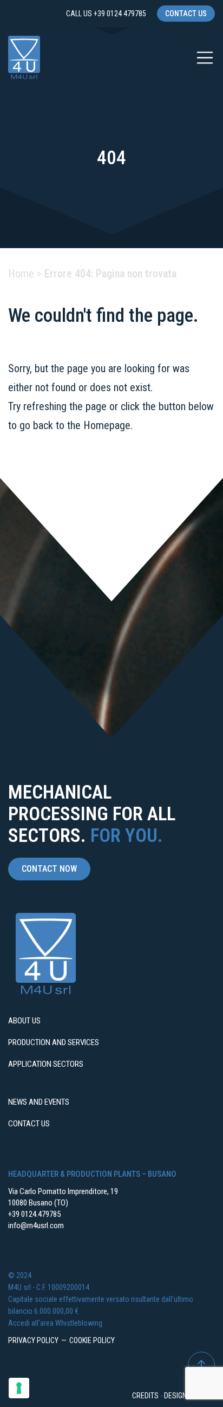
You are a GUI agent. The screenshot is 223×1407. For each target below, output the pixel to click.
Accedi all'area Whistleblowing (55, 1323)
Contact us (186, 13)
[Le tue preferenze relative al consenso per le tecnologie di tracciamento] (19, 1388)
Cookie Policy (92, 1340)
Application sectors (45, 1064)
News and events (38, 1102)
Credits (145, 1395)
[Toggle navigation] (205, 58)
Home (21, 273)
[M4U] (24, 58)
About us (24, 1021)
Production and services (53, 1042)
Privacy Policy (33, 1340)
